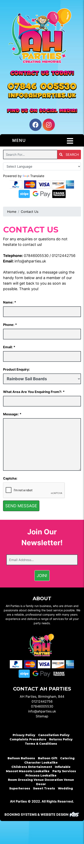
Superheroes (19, 788)
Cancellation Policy (54, 735)
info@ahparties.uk (30, 261)
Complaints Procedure (28, 739)
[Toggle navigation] (70, 141)
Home (11, 212)
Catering (67, 758)
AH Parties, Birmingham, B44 (42, 696)
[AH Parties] (42, 37)
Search (72, 154)
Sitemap (42, 716)
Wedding (65, 788)
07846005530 (36, 255)
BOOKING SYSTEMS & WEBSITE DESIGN (36, 814)
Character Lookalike (41, 762)
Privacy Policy (24, 735)
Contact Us (29, 212)
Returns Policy (61, 739)
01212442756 (63, 255)
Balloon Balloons (21, 758)
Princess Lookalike (40, 775)
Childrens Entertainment (31, 767)
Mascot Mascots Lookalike (28, 771)
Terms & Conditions (41, 744)
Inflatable (63, 767)
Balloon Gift (47, 758)
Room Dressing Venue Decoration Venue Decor (41, 782)
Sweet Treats (44, 788)
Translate (37, 176)
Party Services (64, 771)
